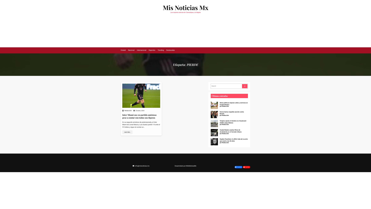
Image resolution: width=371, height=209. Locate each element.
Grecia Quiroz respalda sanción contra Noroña (232, 113)
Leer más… (127, 132)
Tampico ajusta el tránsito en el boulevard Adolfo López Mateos (233, 122)
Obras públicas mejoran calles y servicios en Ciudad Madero (234, 104)
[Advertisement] (185, 32)
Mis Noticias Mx (185, 7)
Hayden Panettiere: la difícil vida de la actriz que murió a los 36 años (234, 140)
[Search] (244, 86)
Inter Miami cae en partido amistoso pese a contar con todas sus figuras (139, 116)
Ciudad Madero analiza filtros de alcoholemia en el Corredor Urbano (231, 131)
